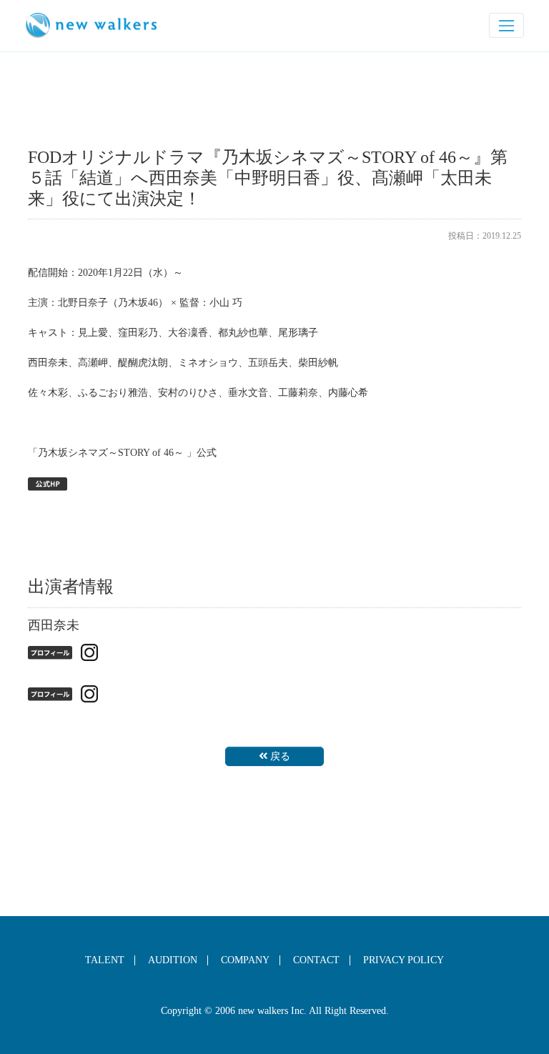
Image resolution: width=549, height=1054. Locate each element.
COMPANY (245, 960)
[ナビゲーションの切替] (506, 25)
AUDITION (172, 960)
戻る (280, 756)
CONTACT (316, 960)
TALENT (104, 960)
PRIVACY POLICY (403, 960)
